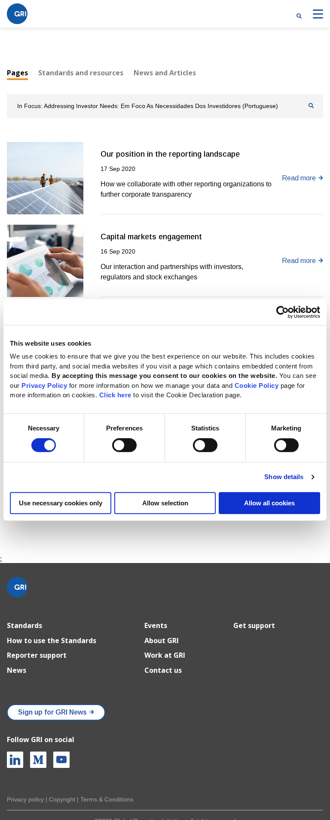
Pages (17, 72)
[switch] (124, 445)
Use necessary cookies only (60, 503)
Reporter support (37, 655)
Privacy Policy (44, 385)
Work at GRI (164, 655)
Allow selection (165, 503)
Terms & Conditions (106, 799)
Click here (116, 395)
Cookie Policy (257, 385)
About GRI (161, 640)
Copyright (62, 799)
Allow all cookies (269, 503)
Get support (254, 625)
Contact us (163, 670)
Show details (283, 477)
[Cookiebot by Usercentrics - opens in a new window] (282, 312)
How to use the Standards (51, 640)
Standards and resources (80, 72)
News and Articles (165, 72)
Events (155, 625)
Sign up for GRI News (52, 712)
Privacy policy (25, 799)
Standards (24, 625)
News (16, 670)
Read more (299, 178)
